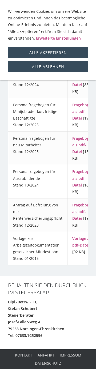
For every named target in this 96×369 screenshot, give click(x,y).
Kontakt (23, 355)
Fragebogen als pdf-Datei (83, 111)
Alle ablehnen (48, 66)
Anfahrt (46, 355)
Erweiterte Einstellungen (58, 38)
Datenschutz (48, 363)
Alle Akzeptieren (48, 52)
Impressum (70, 355)
